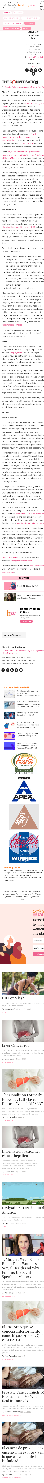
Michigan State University (33, 87)
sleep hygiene (16, 353)
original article (8, 572)
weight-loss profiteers (12, 325)
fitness (5, 1012)
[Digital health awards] (24, 763)
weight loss (6, 663)
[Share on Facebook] (27, 70)
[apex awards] (24, 789)
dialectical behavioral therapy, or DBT (18, 227)
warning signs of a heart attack (30, 523)
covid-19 (33, 66)
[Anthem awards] (24, 817)
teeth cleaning (8, 140)
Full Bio (25, 621)
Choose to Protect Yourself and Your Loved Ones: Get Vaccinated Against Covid (27, 745)
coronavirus (14, 657)
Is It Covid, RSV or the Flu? (27, 586)
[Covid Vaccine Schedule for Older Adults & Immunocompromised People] (9, 693)
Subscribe (30, 23)
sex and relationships (11, 1415)
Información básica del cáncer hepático (21, 1153)
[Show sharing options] (36, 82)
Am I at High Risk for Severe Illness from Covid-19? (27, 714)
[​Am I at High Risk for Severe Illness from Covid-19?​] (9, 715)
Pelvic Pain (14, 875)
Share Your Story (11, 28)
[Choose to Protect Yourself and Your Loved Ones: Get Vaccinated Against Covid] (9, 746)
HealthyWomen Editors (30, 610)
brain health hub (11, 18)
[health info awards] (24, 847)
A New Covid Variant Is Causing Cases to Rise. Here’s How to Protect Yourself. (28, 725)
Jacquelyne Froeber (12, 1009)
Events (7, 13)
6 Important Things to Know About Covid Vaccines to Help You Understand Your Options (28, 704)
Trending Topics (12, 867)
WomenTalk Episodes (12, 23)
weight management (9, 660)
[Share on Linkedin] (40, 70)
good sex (18, 13)
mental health (23, 660)
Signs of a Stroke (30, 870)
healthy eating (16, 663)
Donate (26, 28)
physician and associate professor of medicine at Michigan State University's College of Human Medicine (23, 155)
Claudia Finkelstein (13, 87)
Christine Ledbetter (12, 1412)
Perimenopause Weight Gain (19, 878)
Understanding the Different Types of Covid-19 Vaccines (27, 735)
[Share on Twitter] (31, 70)
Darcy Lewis (9, 1059)
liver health (7, 1062)
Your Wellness (33, 63)
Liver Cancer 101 (15, 1045)
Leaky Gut (16, 873)
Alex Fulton (9, 1117)
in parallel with (26, 143)
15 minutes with (9, 1296)
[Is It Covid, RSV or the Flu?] (10, 586)
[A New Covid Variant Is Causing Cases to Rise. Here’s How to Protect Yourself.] (9, 725)
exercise (32, 660)
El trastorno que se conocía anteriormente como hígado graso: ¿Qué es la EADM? (22, 1333)
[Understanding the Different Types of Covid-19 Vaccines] (9, 736)
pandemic (22, 657)
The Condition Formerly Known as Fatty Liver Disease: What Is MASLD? (22, 1099)
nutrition (25, 663)
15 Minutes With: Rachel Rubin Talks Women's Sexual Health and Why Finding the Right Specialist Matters (21, 1268)
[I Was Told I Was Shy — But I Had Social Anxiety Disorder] (10, 596)
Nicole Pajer (9, 1293)
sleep (29, 657)
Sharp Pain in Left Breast (13, 870)
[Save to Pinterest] (35, 70)
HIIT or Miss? (13, 997)
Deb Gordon (9, 1223)
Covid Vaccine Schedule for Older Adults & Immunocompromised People (28, 693)
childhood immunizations (26, 137)
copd (4, 1226)
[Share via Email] (33, 74)
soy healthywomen (30, 18)
